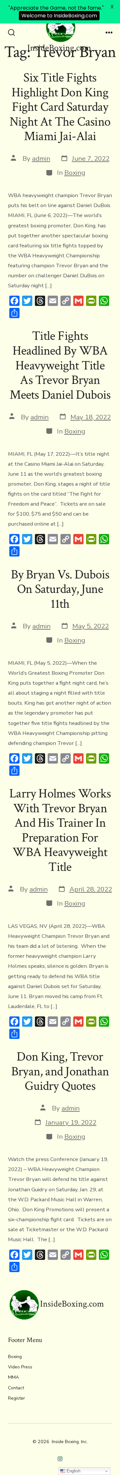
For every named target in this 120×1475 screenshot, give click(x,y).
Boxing (74, 172)
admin (41, 158)
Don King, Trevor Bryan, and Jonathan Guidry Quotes (60, 1071)
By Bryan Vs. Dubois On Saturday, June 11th (60, 589)
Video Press (20, 1367)
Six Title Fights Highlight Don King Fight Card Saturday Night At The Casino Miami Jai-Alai (60, 107)
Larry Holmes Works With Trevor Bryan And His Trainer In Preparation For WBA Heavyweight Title (60, 830)
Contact (16, 1388)
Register (16, 1398)
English (72, 1471)
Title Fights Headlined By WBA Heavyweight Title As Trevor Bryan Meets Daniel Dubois (60, 365)
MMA (13, 1377)
